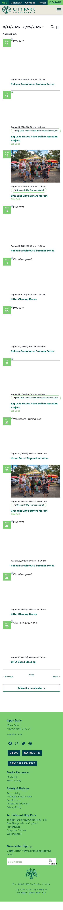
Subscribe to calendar (30, 687)
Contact (30, 2)
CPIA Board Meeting (23, 662)
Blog (14, 752)
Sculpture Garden (16, 830)
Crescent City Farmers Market (29, 195)
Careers (32, 752)
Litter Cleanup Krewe (24, 299)
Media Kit (12, 776)
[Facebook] (10, 743)
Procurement (22, 763)
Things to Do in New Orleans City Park (27, 819)
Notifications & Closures (19, 796)
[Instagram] (16, 743)
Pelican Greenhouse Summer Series (32, 84)
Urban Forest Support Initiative (29, 458)
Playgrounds (13, 826)
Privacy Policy (14, 807)
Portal (42, 2)
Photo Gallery (14, 780)
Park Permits (14, 800)
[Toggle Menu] (59, 9)
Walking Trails (14, 833)
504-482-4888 (14, 734)
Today (31, 674)
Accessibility (13, 793)
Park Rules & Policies (18, 803)
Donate (55, 2)
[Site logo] (18, 9)
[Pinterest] (30, 743)
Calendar (16, 2)
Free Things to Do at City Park (22, 823)
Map (4, 2)
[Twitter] (23, 743)
